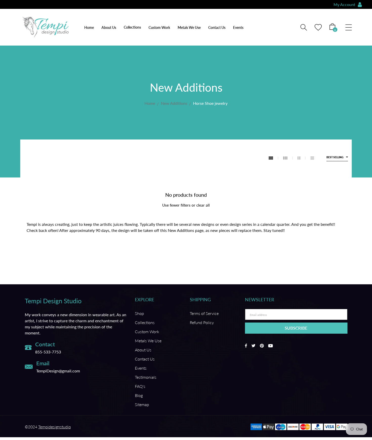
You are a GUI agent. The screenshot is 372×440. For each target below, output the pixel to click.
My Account (344, 4)
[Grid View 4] (273, 158)
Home (89, 27)
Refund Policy (202, 322)
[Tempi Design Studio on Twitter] (253, 345)
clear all (203, 205)
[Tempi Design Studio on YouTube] (270, 345)
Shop (139, 313)
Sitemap (142, 404)
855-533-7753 (48, 351)
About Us (108, 27)
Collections (145, 322)
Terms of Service (204, 313)
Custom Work (159, 27)
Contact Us (216, 27)
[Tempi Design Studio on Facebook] (246, 345)
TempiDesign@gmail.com (58, 370)
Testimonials (145, 377)
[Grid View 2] (301, 158)
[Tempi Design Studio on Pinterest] (262, 345)
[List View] (312, 158)
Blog (139, 395)
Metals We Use (189, 27)
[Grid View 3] (288, 158)
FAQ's (140, 386)
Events (238, 27)
